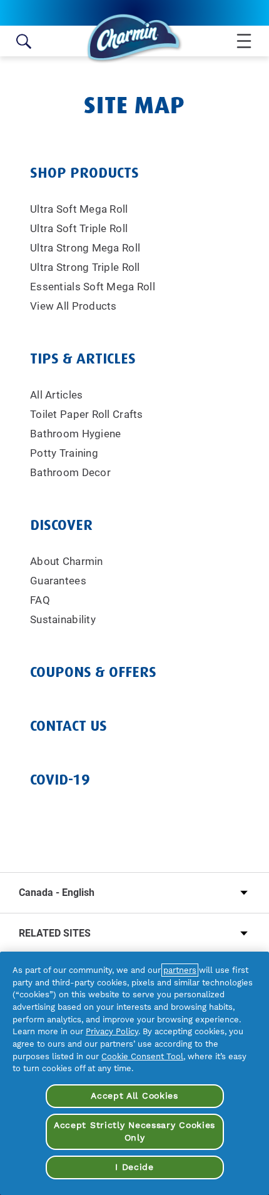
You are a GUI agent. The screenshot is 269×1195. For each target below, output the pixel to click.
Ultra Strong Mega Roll (85, 248)
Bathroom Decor (70, 472)
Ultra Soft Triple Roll (79, 228)
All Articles (56, 395)
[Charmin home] (134, 38)
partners (179, 970)
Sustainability (63, 619)
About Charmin (66, 561)
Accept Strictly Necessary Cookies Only (134, 1131)
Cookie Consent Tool (142, 1056)
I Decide (134, 1167)
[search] (24, 41)
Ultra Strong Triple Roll (85, 267)
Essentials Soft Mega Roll (92, 286)
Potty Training (64, 453)
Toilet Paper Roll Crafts (86, 414)
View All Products (73, 306)
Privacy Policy (112, 1031)
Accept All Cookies (134, 1096)
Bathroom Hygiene (75, 433)
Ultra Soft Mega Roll (79, 209)
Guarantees (58, 580)
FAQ (40, 600)
